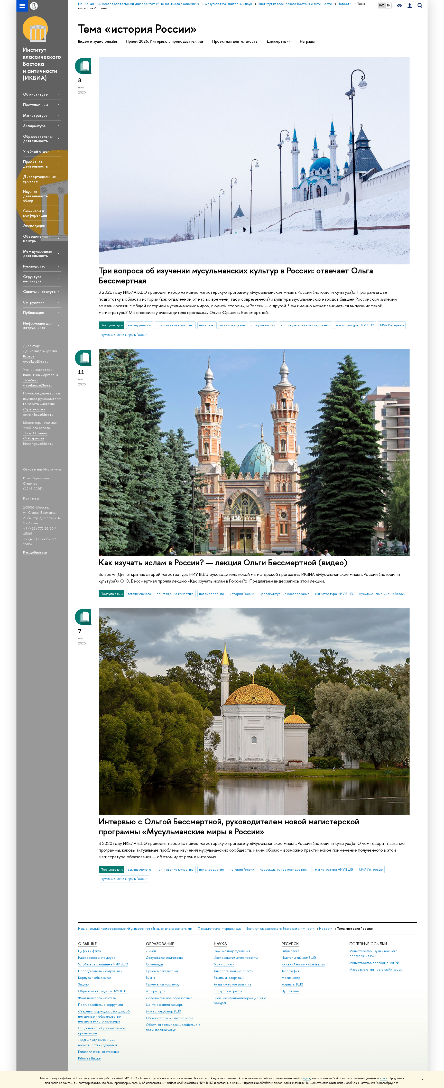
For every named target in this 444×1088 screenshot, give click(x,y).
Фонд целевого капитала (97, 998)
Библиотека (290, 951)
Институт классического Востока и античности (280, 928)
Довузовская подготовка (164, 957)
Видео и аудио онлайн (97, 41)
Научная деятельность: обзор (36, 196)
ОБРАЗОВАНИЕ (160, 943)
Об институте (35, 94)
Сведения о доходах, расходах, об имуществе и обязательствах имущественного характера (104, 1016)
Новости (325, 928)
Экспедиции (34, 225)
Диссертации (278, 41)
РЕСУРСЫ (290, 943)
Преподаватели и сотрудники (100, 971)
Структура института (32, 278)
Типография (290, 971)
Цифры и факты (89, 951)
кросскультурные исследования (305, 325)
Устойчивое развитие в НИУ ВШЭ (103, 964)
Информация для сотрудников (37, 325)
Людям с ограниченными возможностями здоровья (97, 1042)
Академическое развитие (233, 984)
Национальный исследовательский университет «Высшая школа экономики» (135, 928)
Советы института (39, 291)
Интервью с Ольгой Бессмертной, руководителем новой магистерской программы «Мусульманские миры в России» (229, 826)
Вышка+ (151, 977)
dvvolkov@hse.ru (35, 361)
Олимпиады (154, 964)
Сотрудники (33, 302)
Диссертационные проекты (39, 178)
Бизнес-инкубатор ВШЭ (163, 1011)
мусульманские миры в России (124, 334)
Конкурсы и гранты (228, 991)
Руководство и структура (96, 957)
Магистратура (35, 115)
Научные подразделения (232, 951)
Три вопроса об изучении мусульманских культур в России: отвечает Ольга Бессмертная (236, 275)
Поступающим (35, 104)
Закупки (83, 984)
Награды (307, 41)
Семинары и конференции (35, 213)
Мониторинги (224, 964)
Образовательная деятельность (38, 138)
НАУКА (220, 943)
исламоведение (232, 325)
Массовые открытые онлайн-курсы (375, 969)
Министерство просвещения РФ (374, 963)
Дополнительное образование (169, 998)
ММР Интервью (392, 325)
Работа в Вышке (89, 1058)
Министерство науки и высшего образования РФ (373, 953)
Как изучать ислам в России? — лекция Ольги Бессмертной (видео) (223, 562)
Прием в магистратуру (162, 984)
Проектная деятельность (35, 164)
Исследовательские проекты (236, 957)
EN (388, 5)
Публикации (33, 312)
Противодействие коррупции (100, 1004)
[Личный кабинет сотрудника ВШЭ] (409, 6)
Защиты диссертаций (229, 977)
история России (263, 325)
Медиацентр (291, 977)
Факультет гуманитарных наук (219, 928)
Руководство (34, 266)
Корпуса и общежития (95, 977)
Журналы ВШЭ (292, 984)
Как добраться (35, 552)
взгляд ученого (139, 325)
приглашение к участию (175, 325)
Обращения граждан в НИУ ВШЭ (102, 991)
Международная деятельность (37, 253)
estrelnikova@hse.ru (38, 414)
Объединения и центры (37, 238)
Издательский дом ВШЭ (299, 957)
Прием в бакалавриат (162, 971)
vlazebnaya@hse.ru (37, 385)
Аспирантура (34, 125)
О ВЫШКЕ (87, 943)
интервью (207, 325)
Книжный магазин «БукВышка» (303, 964)
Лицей (151, 951)
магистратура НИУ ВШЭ (355, 325)
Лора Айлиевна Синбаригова (35, 436)
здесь (306, 1078)
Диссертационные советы (234, 971)
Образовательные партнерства (169, 1018)
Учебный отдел (36, 151)
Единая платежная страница (98, 1051)
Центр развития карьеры (164, 1004)
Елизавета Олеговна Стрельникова (39, 406)
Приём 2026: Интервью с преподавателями (164, 41)
